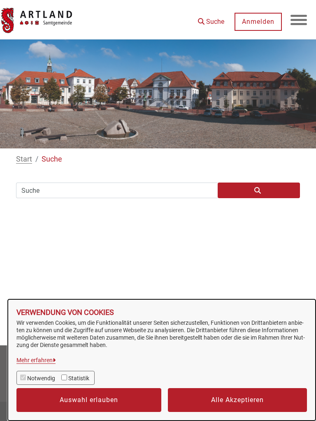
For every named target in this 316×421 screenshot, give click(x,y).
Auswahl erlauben (89, 400)
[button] (211, 18)
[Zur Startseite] (37, 19)
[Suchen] (259, 190)
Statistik (78, 378)
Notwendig (41, 378)
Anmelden (258, 21)
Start (24, 159)
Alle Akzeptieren (237, 400)
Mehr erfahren (34, 360)
